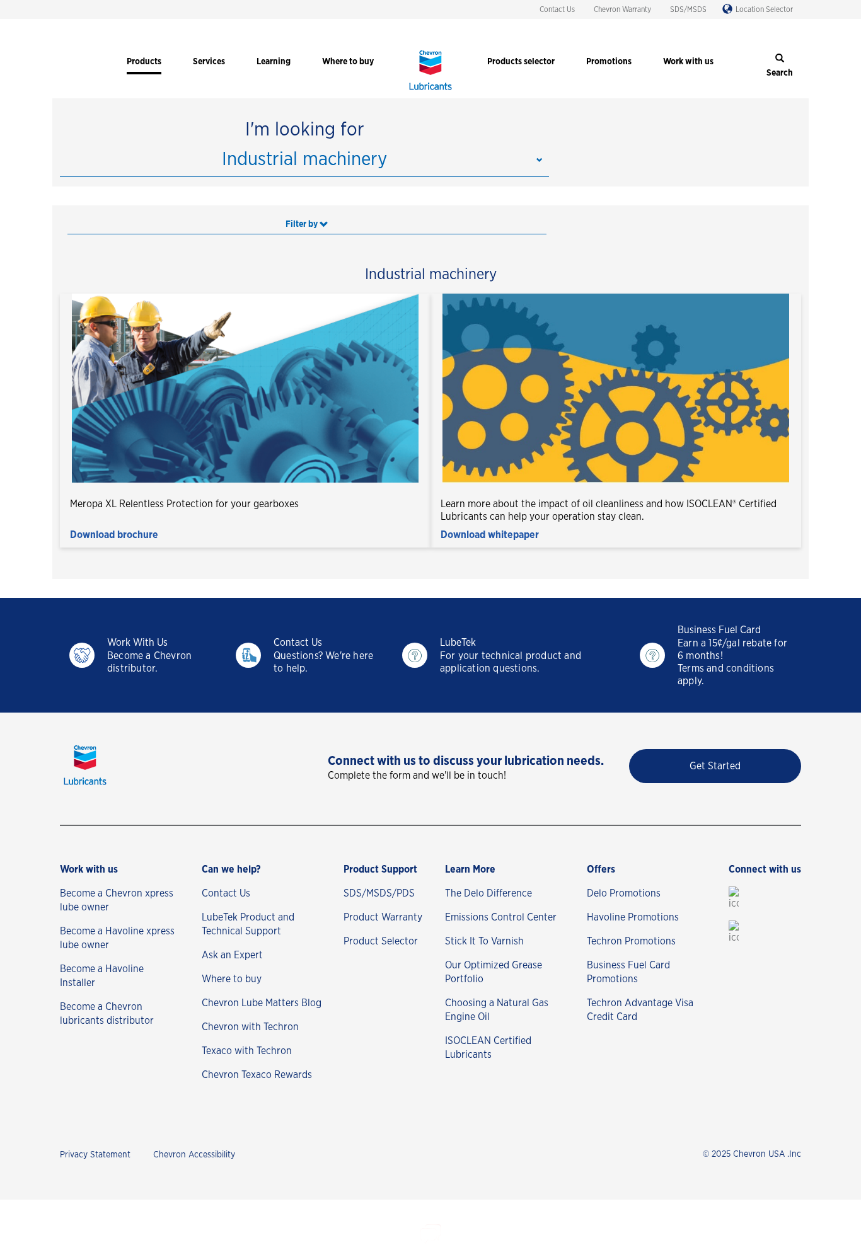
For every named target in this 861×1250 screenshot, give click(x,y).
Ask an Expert (232, 955)
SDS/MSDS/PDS (379, 893)
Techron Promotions (631, 941)
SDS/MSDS (688, 9)
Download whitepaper (490, 535)
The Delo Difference (488, 893)
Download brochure (114, 535)
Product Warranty (383, 917)
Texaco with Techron (247, 1051)
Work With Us (137, 643)
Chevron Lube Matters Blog (261, 1003)
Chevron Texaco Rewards (257, 1075)
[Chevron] (430, 91)
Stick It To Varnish (484, 941)
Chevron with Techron (250, 1027)
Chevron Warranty (622, 9)
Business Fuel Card (719, 630)
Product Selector (381, 941)
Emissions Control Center (501, 917)
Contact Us (557, 9)
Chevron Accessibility (194, 1154)
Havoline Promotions (633, 917)
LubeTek (458, 643)
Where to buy (232, 979)
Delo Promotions (624, 893)
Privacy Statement (95, 1154)
